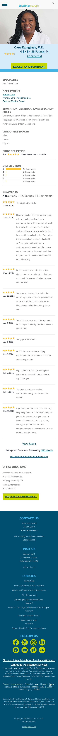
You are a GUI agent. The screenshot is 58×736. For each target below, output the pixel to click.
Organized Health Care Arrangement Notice (29, 628)
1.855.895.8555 (29, 540)
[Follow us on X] (24, 642)
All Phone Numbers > (29, 530)
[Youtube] (24, 650)
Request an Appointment (29, 66)
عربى (36, 684)
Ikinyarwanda (25, 687)
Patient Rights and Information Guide (28, 599)
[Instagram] (33, 642)
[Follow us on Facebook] (16, 642)
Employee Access (29, 726)
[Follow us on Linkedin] (42, 642)
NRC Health (47, 450)
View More (29, 443)
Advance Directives (28, 620)
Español (6, 684)
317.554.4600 (9, 488)
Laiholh (49, 687)
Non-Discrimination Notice (29, 615)
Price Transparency (29, 595)
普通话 (37, 689)
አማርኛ (35, 687)
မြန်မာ (51, 684)
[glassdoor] (33, 650)
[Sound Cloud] (42, 650)
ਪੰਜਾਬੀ (42, 687)
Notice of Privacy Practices (24, 585)
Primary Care (9, 94)
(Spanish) (40, 585)
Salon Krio (22, 689)
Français (28, 684)
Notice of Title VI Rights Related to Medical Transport (29, 607)
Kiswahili (43, 684)
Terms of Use (29, 581)
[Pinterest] (16, 650)
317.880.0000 (29, 527)
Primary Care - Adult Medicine (17, 97)
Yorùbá (8, 687)
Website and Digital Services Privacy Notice (29, 590)
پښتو (30, 689)
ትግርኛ (15, 687)
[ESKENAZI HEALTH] (29, 6)
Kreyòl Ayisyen (17, 684)
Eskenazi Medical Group (14, 101)
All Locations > (29, 567)
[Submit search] (53, 3)
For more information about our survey (29, 456)
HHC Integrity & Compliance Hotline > (29, 536)
